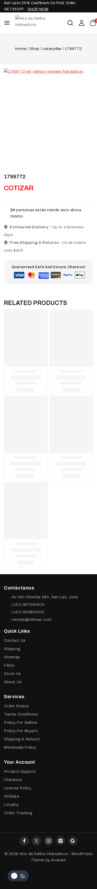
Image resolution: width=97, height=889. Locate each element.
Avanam (58, 860)
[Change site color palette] (18, 875)
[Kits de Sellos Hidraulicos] (41, 22)
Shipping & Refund (21, 739)
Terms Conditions (21, 714)
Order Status (16, 706)
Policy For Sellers (21, 722)
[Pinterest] (60, 841)
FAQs (9, 665)
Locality (11, 805)
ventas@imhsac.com (31, 619)
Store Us (12, 674)
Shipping (12, 649)
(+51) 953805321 (28, 612)
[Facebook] (24, 841)
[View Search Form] (70, 23)
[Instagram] (48, 841)
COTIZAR (19, 188)
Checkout (13, 780)
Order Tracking (18, 813)
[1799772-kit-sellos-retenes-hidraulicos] (48, 113)
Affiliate (11, 796)
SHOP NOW (38, 9)
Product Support (20, 771)
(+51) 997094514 (28, 604)
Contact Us (15, 640)
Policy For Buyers (21, 731)
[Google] (72, 841)
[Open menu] (7, 23)
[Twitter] (36, 841)
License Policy (17, 788)
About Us (13, 682)
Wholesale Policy (20, 747)
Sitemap (12, 657)
